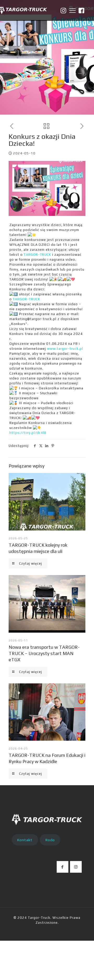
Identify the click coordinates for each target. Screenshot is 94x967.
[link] (37, 255)
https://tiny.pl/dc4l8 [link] (27, 433)
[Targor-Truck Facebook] (81, 10)
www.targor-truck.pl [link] (65, 349)
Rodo (50, 840)
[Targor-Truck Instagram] (63, 10)
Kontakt (24, 840)
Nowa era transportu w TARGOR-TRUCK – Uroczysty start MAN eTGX (44, 653)
